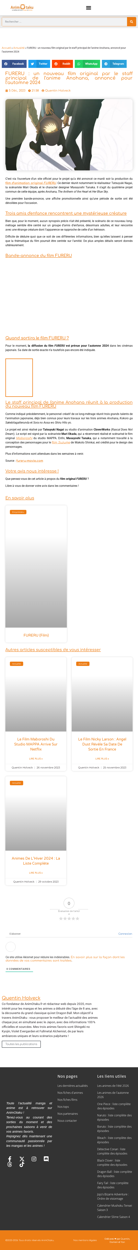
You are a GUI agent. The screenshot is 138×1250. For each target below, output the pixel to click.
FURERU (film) (36, 635)
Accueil (6, 48)
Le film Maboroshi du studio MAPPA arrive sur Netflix (36, 744)
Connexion (125, 934)
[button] (89, 8)
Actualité (18, 48)
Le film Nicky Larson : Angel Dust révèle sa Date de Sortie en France (102, 744)
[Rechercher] (131, 21)
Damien (114, 1242)
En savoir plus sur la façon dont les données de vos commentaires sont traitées (65, 959)
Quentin (125, 1239)
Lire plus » (36, 758)
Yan (123, 1242)
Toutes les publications (21, 1044)
